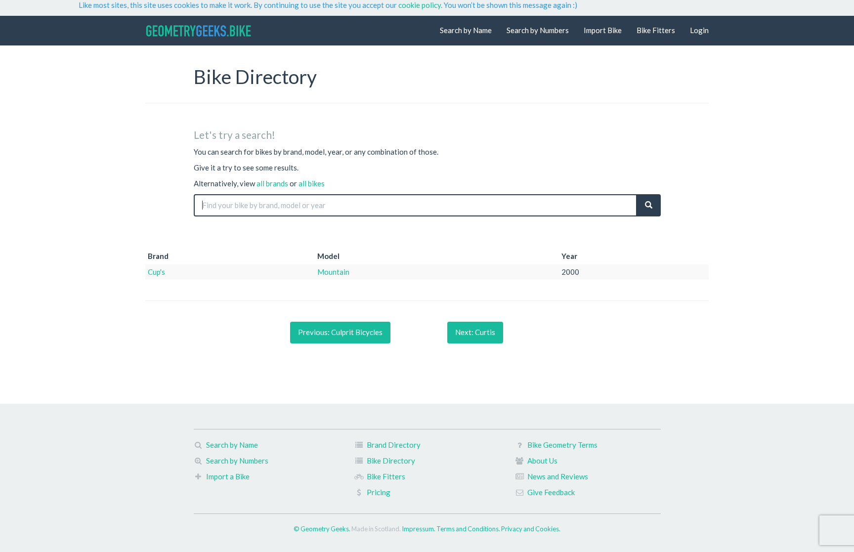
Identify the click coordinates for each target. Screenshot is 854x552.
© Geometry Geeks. (322, 529)
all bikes (312, 183)
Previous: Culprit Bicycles (340, 332)
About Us (542, 460)
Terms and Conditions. (468, 529)
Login (699, 30)
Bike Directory (391, 460)
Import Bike (603, 30)
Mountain (333, 271)
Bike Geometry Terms (562, 444)
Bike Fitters (656, 30)
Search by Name (466, 30)
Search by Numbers (538, 30)
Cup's (156, 271)
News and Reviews (557, 476)
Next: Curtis (475, 332)
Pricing (378, 492)
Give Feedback (551, 492)
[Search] (649, 205)
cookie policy (419, 4)
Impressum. (419, 529)
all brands (272, 183)
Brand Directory (394, 444)
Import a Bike (228, 476)
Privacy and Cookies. (530, 529)
